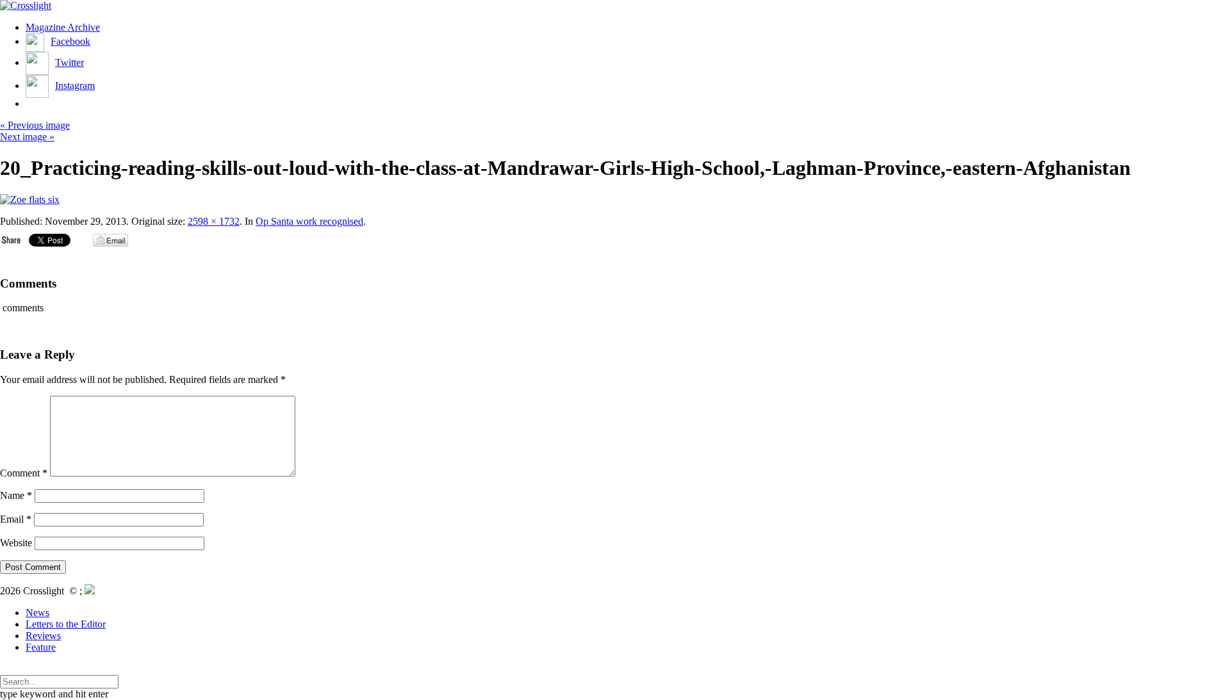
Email (15, 519)
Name (16, 495)
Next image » (27, 136)
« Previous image (35, 125)
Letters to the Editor (66, 624)
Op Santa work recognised (309, 221)
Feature (41, 647)
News (37, 612)
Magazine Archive (63, 27)
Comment (23, 473)
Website (16, 542)
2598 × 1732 (214, 221)
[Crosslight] (25, 5)
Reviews (43, 635)
